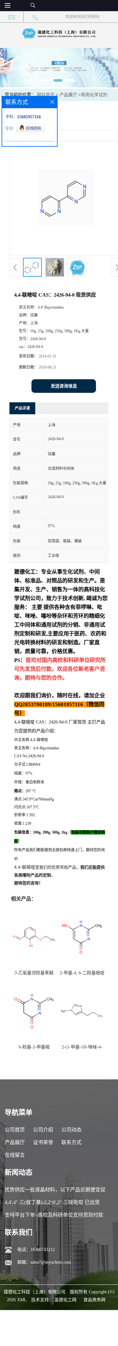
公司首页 (15, 1129)
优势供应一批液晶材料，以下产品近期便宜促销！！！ (55, 1191)
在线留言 (15, 1155)
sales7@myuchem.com (51, 1262)
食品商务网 (94, 1299)
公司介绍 (43, 1129)
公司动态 (71, 1129)
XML (22, 1299)
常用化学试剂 (94, 94)
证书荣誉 (43, 1142)
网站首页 (45, 94)
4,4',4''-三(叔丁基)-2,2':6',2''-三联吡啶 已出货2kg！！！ (52, 1204)
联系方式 (71, 1142)
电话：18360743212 (36, 1249)
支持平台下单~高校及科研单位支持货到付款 (54, 1215)
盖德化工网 (65, 1299)
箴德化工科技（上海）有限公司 (34, 1292)
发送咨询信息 (64, 386)
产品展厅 (68, 94)
